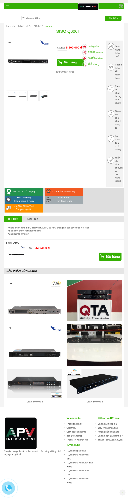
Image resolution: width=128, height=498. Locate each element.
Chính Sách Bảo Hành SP (110, 436)
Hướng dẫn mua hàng (108, 432)
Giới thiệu (71, 428)
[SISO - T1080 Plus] (94, 345)
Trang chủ (10, 26)
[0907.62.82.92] (8, 488)
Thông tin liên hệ (74, 424)
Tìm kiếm (113, 18)
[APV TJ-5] (34, 307)
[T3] (34, 383)
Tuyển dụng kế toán (76, 450)
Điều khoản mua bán (108, 428)
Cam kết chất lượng (76, 432)
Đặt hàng (70, 62)
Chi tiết (13, 219)
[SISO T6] (34, 352)
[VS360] (94, 383)
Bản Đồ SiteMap (74, 436)
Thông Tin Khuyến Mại (77, 440)
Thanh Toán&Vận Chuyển (110, 440)
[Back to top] (123, 493)
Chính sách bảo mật (107, 424)
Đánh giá (32, 219)
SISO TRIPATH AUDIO (29, 26)
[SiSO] (94, 300)
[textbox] (63, 18)
